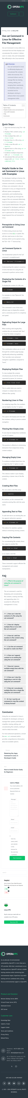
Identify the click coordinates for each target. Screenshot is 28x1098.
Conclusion (7, 116)
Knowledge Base (5, 1020)
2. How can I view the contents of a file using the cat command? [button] (13, 616)
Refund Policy (5, 1038)
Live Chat (23, 0)
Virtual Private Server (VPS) (9, 1002)
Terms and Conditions (7, 1031)
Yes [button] (7, 888)
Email (13, 827)
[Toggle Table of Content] (22, 105)
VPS (14, 233)
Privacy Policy (5, 1034)
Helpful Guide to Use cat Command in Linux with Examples (14, 111)
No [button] (7, 892)
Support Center (5, 1027)
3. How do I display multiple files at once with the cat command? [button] (12, 627)
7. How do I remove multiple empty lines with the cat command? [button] (14, 668)
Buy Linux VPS (14, 922)
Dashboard (13, 14)
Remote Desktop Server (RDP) (9, 999)
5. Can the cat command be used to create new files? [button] (13, 648)
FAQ (5, 114)
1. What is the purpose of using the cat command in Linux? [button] (13, 583)
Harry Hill (15, 31)
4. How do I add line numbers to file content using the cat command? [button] (14, 638)
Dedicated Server (6, 1006)
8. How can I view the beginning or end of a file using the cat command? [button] (12, 679)
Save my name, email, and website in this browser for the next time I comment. (14, 846)
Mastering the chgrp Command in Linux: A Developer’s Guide (11, 755)
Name (13, 819)
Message (13, 799)
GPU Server (4, 1009)
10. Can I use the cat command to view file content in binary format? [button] (14, 701)
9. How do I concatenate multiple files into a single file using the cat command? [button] (14, 690)
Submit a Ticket (5, 1024)
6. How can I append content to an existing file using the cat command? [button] (12, 657)
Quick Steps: (7, 107)
